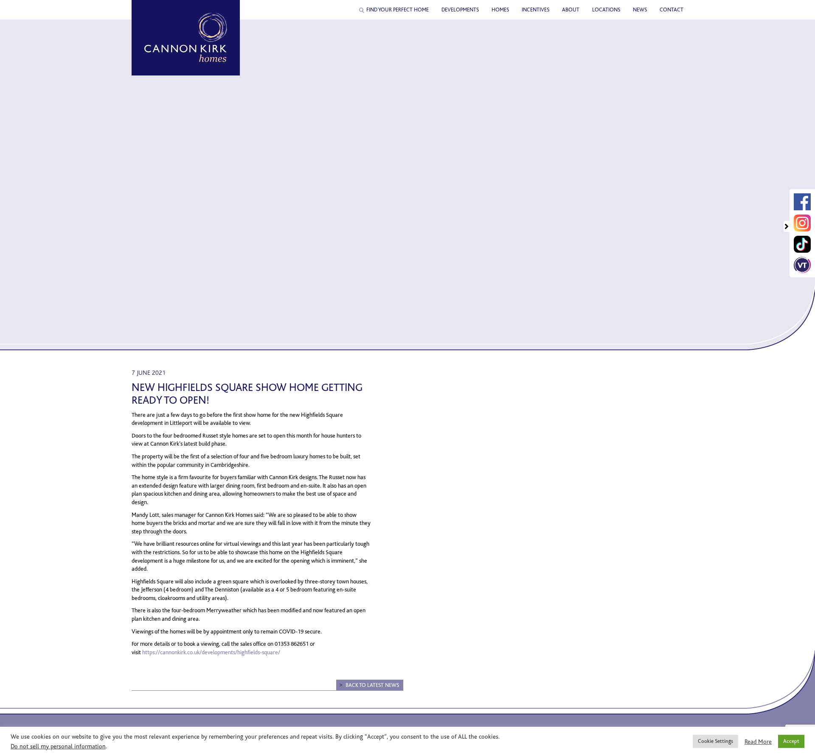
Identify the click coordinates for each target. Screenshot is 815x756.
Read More (758, 741)
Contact (671, 10)
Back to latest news (372, 685)
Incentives (535, 10)
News (640, 10)
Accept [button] (791, 741)
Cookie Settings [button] (715, 741)
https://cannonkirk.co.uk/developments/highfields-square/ (211, 652)
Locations (606, 10)
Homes (500, 10)
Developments (460, 10)
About (570, 10)
